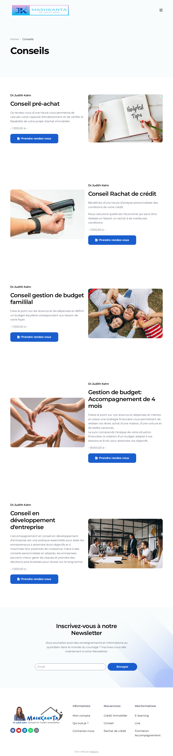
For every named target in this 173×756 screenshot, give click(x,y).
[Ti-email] (36, 730)
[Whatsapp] (30, 730)
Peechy (94, 751)
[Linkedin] (24, 730)
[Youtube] (18, 730)
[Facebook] (12, 730)
